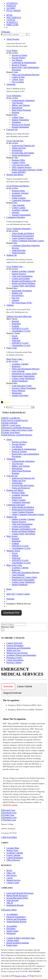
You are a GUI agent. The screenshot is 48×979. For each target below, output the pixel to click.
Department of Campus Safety (24, 373)
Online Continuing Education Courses (28, 241)
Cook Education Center (22, 386)
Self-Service (11, 875)
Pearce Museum (18, 390)
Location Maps (12, 848)
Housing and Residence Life (24, 281)
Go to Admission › (14, 95)
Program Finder (18, 191)
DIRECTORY (12, 25)
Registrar (15, 112)
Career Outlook (24, 686)
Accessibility (11, 926)
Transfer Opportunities (21, 215)
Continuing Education (21, 200)
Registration (17, 195)
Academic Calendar (20, 210)
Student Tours (12, 850)
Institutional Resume (15, 905)
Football (15, 326)
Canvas (9, 878)
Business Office (18, 160)
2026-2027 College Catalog (18, 594)
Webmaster (11, 933)
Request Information (20, 127)
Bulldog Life (17, 293)
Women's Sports (13, 551)
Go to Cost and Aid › (15, 141)
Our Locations (18, 82)
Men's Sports (11, 536)
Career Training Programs (22, 238)
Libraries (15, 212)
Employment (11, 945)
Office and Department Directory (26, 74)
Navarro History (18, 58)
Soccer (14, 336)
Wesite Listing (12, 931)
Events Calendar (13, 855)
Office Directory (13, 860)
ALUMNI (10, 8)
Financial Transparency (16, 917)
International (17, 108)
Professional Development (23, 236)
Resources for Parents (21, 124)
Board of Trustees (19, 65)
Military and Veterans (21, 105)
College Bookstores (14, 857)
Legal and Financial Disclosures (19, 893)
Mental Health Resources (17, 895)
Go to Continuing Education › (18, 228)
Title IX (9, 903)
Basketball (16, 324)
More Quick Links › (14, 359)
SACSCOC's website (10, 805)
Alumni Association (20, 395)
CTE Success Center (20, 165)
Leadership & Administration (24, 62)
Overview (8, 686)
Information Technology (22, 290)
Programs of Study (14, 657)
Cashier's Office (18, 162)
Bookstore (16, 366)
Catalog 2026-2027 (14, 643)
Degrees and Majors (14, 174)
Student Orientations (20, 120)
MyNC (9, 870)
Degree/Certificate (12, 693)
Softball (15, 338)
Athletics (10, 305)
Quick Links (11, 348)
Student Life (11, 255)
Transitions (16, 122)
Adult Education (19, 250)
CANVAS (10, 20)
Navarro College (21, 976)
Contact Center (12, 882)
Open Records (12, 900)
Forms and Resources (21, 155)
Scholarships (17, 150)
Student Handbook (20, 381)
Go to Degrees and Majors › (18, 186)
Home (9, 589)
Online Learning (19, 198)
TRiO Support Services (21, 167)
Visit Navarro (17, 103)
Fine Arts (15, 298)
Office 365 (10, 873)
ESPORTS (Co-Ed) (20, 328)
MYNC (9, 15)
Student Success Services (17, 653)
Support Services (19, 274)
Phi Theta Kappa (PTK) (22, 303)
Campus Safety (12, 940)
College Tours (18, 79)
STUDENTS (12, 3)
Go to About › (12, 50)
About (9, 439)
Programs (10, 599)
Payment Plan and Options (23, 153)
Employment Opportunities (23, 376)
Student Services (13, 880)
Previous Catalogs (14, 662)
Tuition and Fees (19, 148)
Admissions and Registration (18, 648)
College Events (18, 77)
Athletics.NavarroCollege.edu (18, 316)
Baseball (15, 321)
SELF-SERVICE (13, 17)
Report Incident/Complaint (17, 943)
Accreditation (12, 914)
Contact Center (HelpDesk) (23, 378)
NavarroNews (18, 295)
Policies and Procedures (16, 919)
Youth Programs (18, 253)
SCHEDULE (12, 22)
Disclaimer (10, 928)
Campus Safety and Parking (23, 286)
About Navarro (12, 39)
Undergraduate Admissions (23, 100)
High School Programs (21, 110)
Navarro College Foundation (24, 388)
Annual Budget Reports (16, 921)
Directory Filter (7, 627)
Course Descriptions (14, 660)
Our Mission (17, 60)
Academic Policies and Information (21, 655)
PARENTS (11, 6)
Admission (10, 84)
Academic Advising (20, 193)
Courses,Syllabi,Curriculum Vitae (20, 938)
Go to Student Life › (14, 266)
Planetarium (17, 393)
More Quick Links (14, 565)
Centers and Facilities (21, 278)
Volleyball (16, 340)
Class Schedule (18, 205)
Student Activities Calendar (23, 271)
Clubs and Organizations (22, 276)
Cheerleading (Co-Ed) (21, 331)
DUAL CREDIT (13, 10)
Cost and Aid (11, 129)
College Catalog (18, 207)
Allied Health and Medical (23, 233)
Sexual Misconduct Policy (17, 898)
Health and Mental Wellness (23, 283)
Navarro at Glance (19, 55)
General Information (14, 645)
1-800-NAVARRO (9, 837)
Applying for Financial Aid (23, 145)
